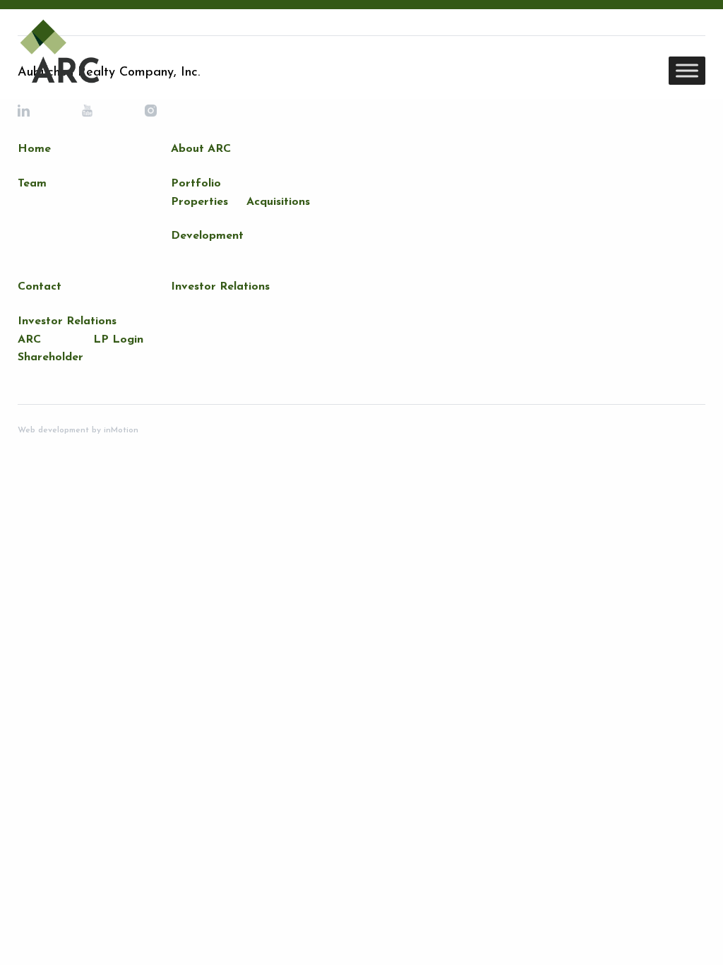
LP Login (118, 339)
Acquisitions (278, 202)
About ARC (201, 149)
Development (207, 236)
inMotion (119, 430)
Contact (39, 286)
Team (32, 183)
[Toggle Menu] (687, 70)
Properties (199, 202)
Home (34, 149)
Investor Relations (67, 321)
